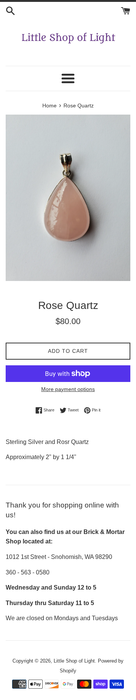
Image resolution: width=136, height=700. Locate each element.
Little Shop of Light (74, 661)
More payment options (68, 389)
